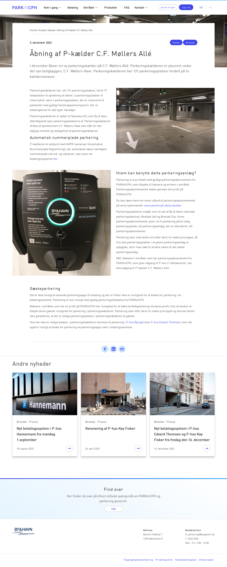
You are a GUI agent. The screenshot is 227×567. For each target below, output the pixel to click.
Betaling (73, 7)
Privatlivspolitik (164, 559)
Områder (89, 7)
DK (201, 7)
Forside (33, 30)
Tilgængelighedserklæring (138, 559)
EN (210, 7)
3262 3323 (193, 538)
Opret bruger (168, 7)
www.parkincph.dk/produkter (163, 205)
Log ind (186, 7)
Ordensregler (206, 559)
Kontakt (139, 7)
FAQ (126, 7)
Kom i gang (51, 7)
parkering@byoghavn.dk (201, 534)
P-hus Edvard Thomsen (165, 322)
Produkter (110, 7)
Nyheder (52, 30)
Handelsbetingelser (186, 559)
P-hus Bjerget (135, 322)
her (55, 158)
